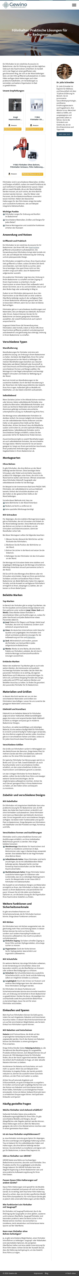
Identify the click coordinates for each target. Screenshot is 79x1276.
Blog (46, 1273)
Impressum (38, 1273)
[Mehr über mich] (64, 71)
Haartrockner (34, 247)
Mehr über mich (64, 134)
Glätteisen (31, 637)
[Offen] (74, 5)
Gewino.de (13, 1273)
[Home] (15, 5)
